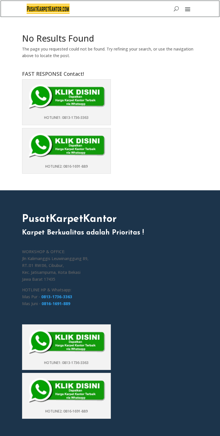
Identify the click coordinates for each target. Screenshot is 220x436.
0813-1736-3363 (56, 296)
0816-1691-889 (56, 303)
